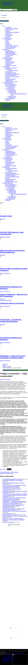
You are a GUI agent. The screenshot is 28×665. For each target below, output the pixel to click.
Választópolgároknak (10, 98)
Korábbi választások (9, 88)
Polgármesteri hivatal (7, 38)
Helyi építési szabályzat (10, 75)
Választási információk (8, 82)
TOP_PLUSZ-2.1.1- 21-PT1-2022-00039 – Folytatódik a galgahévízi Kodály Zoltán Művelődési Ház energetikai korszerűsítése (15, 495)
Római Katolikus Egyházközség (12, 32)
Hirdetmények (8, 69)
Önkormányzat (6, 49)
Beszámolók (8, 60)
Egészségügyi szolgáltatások (11, 28)
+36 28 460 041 (6, 3)
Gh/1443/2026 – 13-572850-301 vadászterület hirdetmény (10, 320)
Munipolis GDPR (9, 80)
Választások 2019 (12, 92)
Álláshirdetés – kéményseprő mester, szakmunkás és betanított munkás (12, 357)
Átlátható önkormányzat (8, 58)
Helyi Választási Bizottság (11, 85)
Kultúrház (7, 31)
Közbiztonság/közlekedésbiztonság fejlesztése (12, 479)
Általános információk (10, 53)
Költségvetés (8, 64)
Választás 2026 (11, 87)
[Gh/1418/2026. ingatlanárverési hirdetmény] (5, 283)
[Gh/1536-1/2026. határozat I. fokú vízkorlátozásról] (5, 229)
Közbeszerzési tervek (10, 61)
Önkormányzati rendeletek (11, 67)
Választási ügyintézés (10, 86)
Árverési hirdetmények (13, 70)
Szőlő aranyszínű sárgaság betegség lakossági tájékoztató (12, 251)
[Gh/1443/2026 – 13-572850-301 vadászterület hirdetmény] (5, 316)
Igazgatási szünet (6, 216)
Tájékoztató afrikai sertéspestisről (12, 303)
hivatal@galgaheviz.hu (8, 4)
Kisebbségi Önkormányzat (11, 54)
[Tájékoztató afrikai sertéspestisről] (6, 300)
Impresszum (8, 56)
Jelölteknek (7, 99)
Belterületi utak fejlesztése (8, 522)
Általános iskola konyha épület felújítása (11, 514)
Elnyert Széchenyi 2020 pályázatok (10, 660)
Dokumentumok (6, 66)
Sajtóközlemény (6, 507)
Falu (4, 26)
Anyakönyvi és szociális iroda (11, 45)
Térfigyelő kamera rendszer (11, 81)
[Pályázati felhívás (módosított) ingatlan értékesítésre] (5, 265)
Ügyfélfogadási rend (9, 48)
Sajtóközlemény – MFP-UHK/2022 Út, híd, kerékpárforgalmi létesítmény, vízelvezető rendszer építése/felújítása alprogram (13, 505)
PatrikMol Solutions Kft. (18, 653)
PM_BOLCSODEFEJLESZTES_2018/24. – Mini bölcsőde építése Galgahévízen (14, 509)
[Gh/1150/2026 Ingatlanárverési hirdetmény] (5, 334)
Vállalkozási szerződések (10, 65)
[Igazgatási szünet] (5, 213)
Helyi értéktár (8, 35)
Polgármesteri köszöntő (10, 51)
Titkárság (7, 42)
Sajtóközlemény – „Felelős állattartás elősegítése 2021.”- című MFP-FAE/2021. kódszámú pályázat (15, 502)
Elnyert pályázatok (9, 63)
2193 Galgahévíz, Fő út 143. (9, 2)
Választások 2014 (12, 96)
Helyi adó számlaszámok (10, 72)
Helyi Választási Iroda (10, 83)
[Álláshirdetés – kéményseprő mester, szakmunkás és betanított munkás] (5, 353)
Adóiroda (7, 43)
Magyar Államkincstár (7, 658)
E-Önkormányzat (6, 659)
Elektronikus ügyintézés (10, 79)
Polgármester (8, 39)
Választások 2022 (12, 91)
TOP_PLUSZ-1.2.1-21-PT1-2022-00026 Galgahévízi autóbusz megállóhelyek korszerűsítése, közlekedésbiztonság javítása (14, 486)
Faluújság (7, 77)
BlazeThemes (8, 654)
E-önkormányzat (9, 50)
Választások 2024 (12, 90)
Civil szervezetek (9, 55)
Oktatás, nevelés (8, 29)
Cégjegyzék (8, 33)
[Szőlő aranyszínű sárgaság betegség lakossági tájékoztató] (5, 247)
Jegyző (6, 40)
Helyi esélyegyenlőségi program (12, 76)
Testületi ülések (8, 59)
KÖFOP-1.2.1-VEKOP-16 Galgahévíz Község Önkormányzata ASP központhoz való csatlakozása (14, 519)
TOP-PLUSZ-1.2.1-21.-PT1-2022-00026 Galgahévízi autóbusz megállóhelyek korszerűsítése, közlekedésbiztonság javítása (14, 499)
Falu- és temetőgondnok (10, 47)
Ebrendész (7, 37)
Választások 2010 (12, 97)
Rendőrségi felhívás (7, 370)
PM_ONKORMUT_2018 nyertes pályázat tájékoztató (14, 511)
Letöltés (9, 469)
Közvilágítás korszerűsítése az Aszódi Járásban (13, 480)
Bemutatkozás (8, 27)
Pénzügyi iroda (8, 44)
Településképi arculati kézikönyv (12, 74)
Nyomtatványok (8, 71)
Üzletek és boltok (9, 34)
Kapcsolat (5, 661)
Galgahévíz (3, 17)
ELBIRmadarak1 (3, 469)
